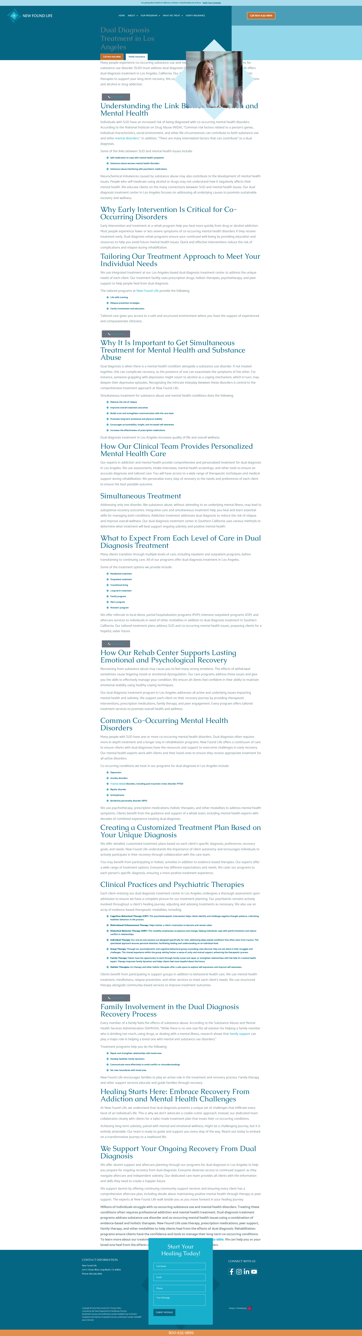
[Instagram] (239, 1272)
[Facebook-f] (231, 1272)
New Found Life (147, 291)
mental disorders (127, 138)
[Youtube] (254, 1272)
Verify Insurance (195, 16)
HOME (122, 16)
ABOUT (131, 16)
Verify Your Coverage (211, 3)
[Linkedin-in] (246, 1272)
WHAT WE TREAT (171, 16)
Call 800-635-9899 (112, 57)
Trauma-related (118, 784)
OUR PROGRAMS (149, 16)
